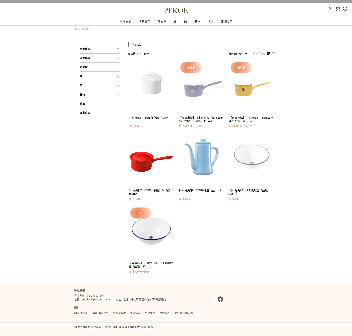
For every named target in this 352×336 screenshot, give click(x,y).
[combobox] (134, 53)
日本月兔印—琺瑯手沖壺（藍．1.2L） (201, 190)
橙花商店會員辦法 (184, 313)
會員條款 (135, 313)
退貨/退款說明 (100, 313)
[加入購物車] (257, 83)
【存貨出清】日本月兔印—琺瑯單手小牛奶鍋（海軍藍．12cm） (201, 119)
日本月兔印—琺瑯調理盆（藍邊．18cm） (249, 192)
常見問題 (150, 313)
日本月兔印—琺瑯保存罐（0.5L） (149, 118)
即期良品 (226, 21)
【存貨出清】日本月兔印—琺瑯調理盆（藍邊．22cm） (151, 264)
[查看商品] (146, 83)
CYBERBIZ (146, 326)
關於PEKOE (81, 313)
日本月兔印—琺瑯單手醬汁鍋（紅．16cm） (151, 192)
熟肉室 (162, 21)
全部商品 (85, 48)
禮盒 (210, 21)
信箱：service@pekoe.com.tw (92, 299)
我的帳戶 (165, 313)
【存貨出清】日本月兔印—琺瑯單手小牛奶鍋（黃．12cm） (251, 119)
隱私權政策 (119, 313)
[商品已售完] (156, 83)
